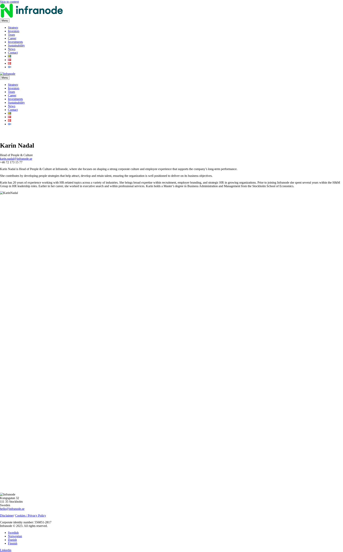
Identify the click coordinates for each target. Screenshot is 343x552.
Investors (13, 31)
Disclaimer (6, 515)
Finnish (12, 543)
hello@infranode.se (12, 508)
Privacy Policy (37, 515)
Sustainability (16, 45)
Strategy (13, 27)
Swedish (13, 532)
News (11, 49)
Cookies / (21, 515)
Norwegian (15, 536)
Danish (12, 539)
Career (12, 38)
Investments (15, 42)
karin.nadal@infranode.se (16, 158)
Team (11, 34)
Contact (13, 52)
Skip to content (9, 1)
